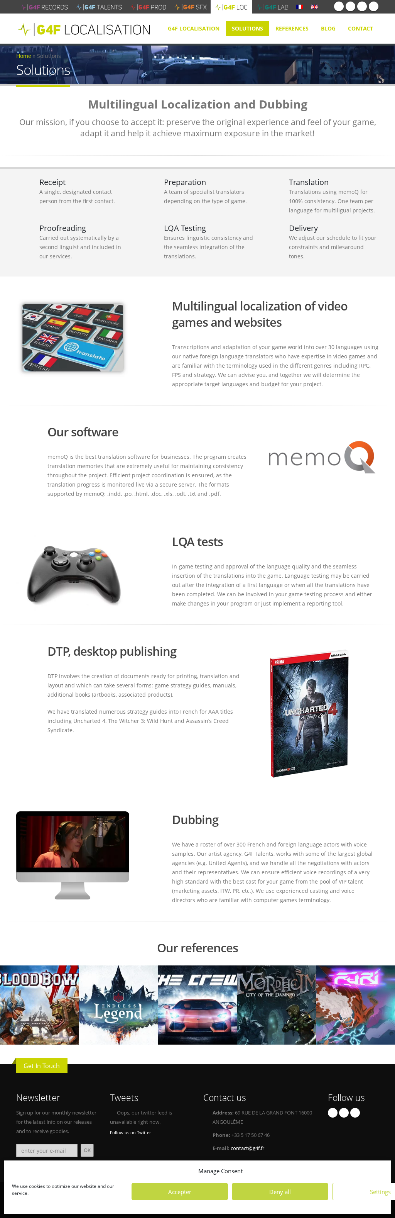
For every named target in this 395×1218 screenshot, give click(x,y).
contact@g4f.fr (247, 1148)
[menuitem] (299, 6)
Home (23, 55)
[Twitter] (350, 6)
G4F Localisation (193, 28)
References (292, 28)
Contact (360, 28)
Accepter (179, 1192)
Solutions (247, 28)
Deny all (280, 1192)
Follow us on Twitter (130, 1132)
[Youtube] (362, 6)
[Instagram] (373, 6)
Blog (328, 28)
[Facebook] (339, 6)
